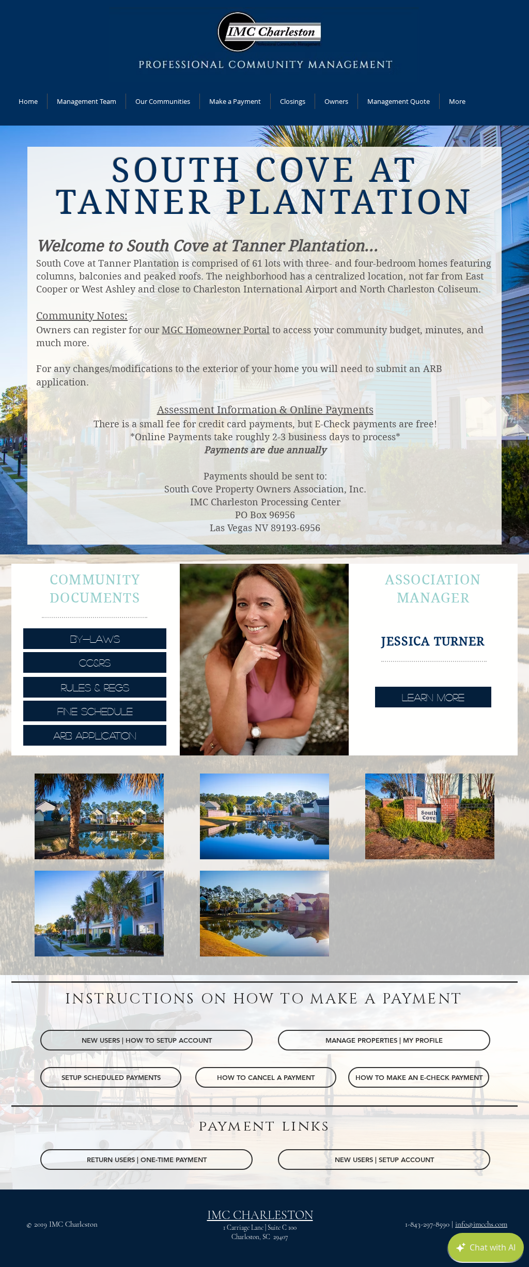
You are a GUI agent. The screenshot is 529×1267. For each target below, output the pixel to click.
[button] (336, 101)
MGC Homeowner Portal (216, 330)
